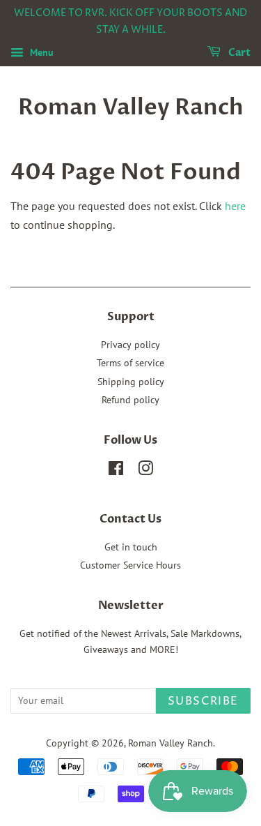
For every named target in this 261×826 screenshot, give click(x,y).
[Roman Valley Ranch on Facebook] (116, 471)
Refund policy (130, 399)
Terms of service (130, 362)
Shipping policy (130, 381)
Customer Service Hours (130, 565)
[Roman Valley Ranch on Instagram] (145, 471)
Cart (238, 52)
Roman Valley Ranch (131, 107)
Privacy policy (130, 344)
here (235, 206)
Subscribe (203, 701)
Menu (40, 52)
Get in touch (130, 547)
